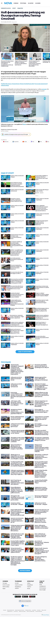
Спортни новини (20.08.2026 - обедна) (17, 221)
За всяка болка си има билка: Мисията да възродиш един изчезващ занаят (17, 536)
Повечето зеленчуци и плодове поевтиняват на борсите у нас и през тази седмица (17, 472)
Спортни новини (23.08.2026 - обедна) (17, 176)
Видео (4, 588)
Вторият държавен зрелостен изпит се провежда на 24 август (42, 366)
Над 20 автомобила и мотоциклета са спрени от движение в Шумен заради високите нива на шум (17, 512)
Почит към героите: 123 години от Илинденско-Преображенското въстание (42, 511)
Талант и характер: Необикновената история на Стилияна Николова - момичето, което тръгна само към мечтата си (41, 208)
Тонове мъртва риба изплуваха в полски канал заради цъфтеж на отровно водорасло (18, 463)
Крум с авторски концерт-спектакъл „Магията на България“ (41, 527)
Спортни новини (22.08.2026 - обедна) (42, 183)
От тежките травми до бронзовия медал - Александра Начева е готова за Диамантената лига (16, 244)
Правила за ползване (22, 611)
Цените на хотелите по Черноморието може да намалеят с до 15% (17, 520)
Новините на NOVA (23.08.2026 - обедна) (41, 503)
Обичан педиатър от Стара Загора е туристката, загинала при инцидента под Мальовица (42, 403)
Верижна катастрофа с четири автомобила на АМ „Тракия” (17, 432)
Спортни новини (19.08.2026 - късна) (16, 228)
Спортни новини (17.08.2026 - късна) (42, 266)
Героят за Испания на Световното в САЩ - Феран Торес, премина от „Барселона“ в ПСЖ (17, 331)
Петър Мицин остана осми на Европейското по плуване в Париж (42, 287)
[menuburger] (2, 3)
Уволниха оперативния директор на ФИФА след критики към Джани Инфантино (16, 267)
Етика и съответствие (30, 611)
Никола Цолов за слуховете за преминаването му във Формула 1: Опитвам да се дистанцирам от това (16, 281)
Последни (5, 583)
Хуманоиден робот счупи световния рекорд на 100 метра (41, 379)
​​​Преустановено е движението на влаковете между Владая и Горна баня (17, 446)
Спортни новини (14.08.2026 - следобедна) (16, 344)
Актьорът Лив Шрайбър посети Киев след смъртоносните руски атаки (17, 498)
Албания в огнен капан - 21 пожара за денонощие (18, 425)
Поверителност (10, 611)
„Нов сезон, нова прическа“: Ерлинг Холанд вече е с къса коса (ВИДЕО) (17, 403)
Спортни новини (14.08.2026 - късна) (16, 337)
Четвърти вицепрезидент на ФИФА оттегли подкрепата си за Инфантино (41, 222)
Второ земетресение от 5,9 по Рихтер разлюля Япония (17, 418)
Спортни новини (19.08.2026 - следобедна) (41, 228)
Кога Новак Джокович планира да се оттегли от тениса (16, 259)
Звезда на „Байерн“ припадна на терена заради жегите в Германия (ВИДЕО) (42, 294)
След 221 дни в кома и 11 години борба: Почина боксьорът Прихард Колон (41, 323)
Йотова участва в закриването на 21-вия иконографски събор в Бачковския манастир (41, 432)
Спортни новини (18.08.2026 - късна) (41, 242)
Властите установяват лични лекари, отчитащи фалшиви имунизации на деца (18, 395)
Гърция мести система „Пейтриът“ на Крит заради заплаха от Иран (42, 418)
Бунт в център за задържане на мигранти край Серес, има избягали (17, 482)
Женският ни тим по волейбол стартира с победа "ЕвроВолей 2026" (16, 200)
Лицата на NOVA (18, 584)
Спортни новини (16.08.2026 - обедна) (16, 309)
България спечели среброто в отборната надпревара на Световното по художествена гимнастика (17, 324)
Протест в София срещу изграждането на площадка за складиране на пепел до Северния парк (41, 386)
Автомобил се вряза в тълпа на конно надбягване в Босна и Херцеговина (41, 456)
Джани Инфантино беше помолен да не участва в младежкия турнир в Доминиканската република (17, 184)
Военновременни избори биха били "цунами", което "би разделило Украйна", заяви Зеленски (17, 490)
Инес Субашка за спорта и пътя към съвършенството (40, 535)
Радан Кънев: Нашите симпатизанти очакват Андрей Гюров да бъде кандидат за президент (42, 551)
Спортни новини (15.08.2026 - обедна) (41, 330)
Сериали (29, 586)
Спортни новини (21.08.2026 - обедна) (16, 206)
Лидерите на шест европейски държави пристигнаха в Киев (41, 489)
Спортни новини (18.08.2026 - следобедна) (41, 250)
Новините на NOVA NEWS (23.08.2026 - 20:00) (16, 379)
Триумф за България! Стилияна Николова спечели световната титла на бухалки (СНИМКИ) (17, 295)
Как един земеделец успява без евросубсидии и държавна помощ (41, 558)
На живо (37, 3)
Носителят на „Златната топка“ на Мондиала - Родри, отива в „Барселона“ (17, 316)
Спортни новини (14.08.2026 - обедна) (41, 344)
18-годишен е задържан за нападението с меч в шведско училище (42, 439)
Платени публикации (38, 611)
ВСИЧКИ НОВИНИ (25, 570)
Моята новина (6, 586)
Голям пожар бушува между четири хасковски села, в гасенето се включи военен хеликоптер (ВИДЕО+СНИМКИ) (41, 474)
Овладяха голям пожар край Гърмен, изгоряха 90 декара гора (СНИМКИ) (18, 439)
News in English (42, 589)
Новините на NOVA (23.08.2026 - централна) (16, 385)
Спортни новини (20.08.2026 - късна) (17, 214)
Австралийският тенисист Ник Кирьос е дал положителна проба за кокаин (16, 236)
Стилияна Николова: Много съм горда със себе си (16, 273)
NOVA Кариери (42, 588)
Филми (28, 588)
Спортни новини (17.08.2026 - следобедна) (42, 273)
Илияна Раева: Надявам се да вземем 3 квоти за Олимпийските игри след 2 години (41, 177)
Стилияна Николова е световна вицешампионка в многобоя (42, 337)
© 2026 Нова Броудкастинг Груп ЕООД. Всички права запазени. (11, 614)
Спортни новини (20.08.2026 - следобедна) (42, 214)
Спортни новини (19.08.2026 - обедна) (41, 235)
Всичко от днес (6, 584)
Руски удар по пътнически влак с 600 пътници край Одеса (41, 411)
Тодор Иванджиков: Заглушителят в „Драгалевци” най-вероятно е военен (41, 520)
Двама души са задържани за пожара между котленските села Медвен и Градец (17, 456)
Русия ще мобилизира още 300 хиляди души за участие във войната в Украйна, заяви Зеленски (41, 464)
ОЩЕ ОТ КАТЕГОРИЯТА (25, 351)
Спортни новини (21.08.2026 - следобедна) (41, 199)
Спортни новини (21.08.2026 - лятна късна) (16, 190)
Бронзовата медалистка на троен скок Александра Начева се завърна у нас (42, 309)
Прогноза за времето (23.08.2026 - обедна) (41, 496)
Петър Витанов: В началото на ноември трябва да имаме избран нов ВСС (17, 550)
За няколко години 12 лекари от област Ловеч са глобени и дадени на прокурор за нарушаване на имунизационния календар (18, 560)
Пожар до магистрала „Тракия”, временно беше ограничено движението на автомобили (18, 528)
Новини (16, 3)
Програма (23, 3)
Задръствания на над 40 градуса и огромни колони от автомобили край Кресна (42, 394)
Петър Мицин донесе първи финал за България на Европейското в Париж (41, 301)
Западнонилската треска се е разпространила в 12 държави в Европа (17, 411)
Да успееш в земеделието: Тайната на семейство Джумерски (42, 543)
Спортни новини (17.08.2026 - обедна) (42, 280)
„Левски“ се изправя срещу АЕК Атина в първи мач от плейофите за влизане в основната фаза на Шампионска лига (16, 252)
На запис (30, 3)
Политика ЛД (16, 611)
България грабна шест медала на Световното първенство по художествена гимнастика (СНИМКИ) (17, 303)
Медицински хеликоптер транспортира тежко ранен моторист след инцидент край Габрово (42, 448)
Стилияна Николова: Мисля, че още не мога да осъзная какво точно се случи (16, 287)
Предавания (30, 584)
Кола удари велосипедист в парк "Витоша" (41, 425)
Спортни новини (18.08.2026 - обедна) (41, 259)
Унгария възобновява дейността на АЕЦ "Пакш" (41, 481)
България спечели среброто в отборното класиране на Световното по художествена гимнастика (42, 317)
